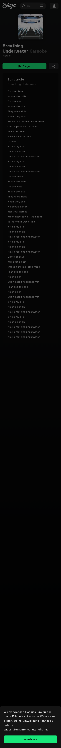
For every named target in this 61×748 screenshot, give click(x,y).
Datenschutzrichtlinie (33, 729)
